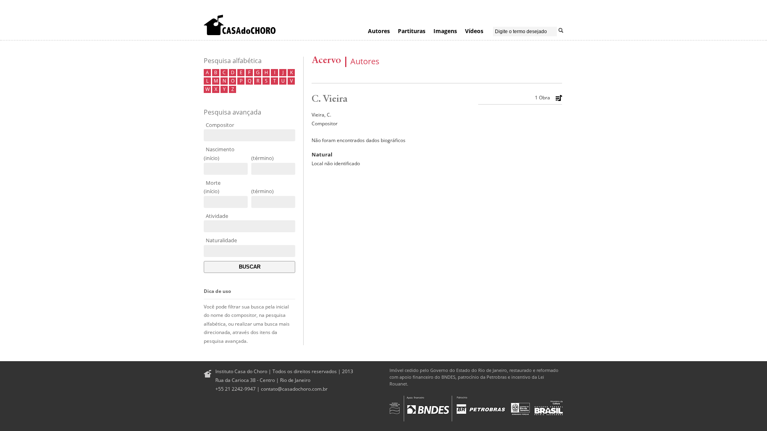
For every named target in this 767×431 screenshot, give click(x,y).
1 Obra (542, 98)
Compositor (220, 125)
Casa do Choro (240, 24)
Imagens (445, 31)
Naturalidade (221, 240)
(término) (262, 158)
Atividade (217, 215)
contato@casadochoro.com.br (294, 389)
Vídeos (474, 31)
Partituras (411, 31)
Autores (379, 31)
